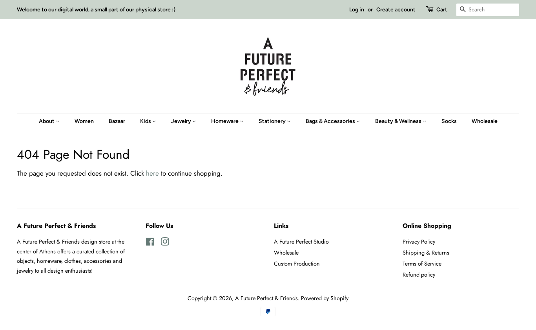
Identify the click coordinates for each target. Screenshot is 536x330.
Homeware (225, 121)
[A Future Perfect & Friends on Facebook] (150, 243)
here (152, 173)
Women (84, 121)
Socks (449, 121)
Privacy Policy (419, 242)
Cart (441, 9)
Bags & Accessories (331, 121)
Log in (356, 9)
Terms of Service (422, 264)
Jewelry (181, 121)
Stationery (273, 121)
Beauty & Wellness (399, 121)
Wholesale (485, 121)
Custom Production (297, 264)
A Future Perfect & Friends (266, 298)
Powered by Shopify (324, 298)
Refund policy (419, 275)
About (47, 121)
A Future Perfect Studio (301, 242)
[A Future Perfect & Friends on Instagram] (164, 243)
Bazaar (117, 121)
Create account (396, 9)
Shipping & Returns (426, 253)
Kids (146, 121)
